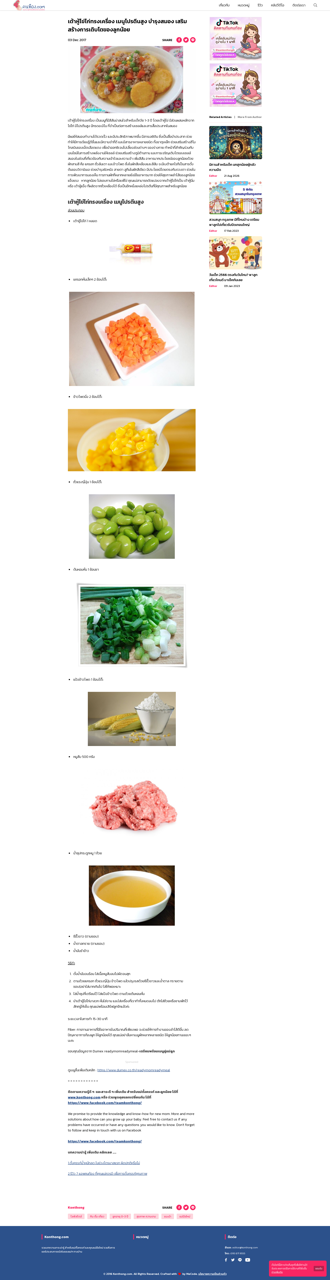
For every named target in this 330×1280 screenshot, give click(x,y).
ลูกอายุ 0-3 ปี (120, 1216)
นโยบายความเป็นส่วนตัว (212, 1274)
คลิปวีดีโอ (277, 5)
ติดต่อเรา (299, 5)
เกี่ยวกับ (224, 5)
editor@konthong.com (245, 1247)
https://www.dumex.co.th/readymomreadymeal (133, 1070)
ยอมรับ (318, 1268)
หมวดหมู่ (243, 5)
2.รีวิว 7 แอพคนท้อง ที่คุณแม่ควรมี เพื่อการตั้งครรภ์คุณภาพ (107, 1173)
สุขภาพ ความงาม (146, 1216)
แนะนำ (167, 1216)
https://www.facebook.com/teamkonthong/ (105, 1102)
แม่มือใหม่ (184, 1216)
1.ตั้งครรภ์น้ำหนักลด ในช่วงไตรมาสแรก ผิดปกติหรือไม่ (104, 1162)
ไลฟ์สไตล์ (76, 1216)
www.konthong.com (84, 1097)
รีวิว (260, 5)
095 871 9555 (237, 1253)
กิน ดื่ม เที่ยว (97, 1216)
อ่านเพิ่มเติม (277, 1272)
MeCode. (192, 1274)
